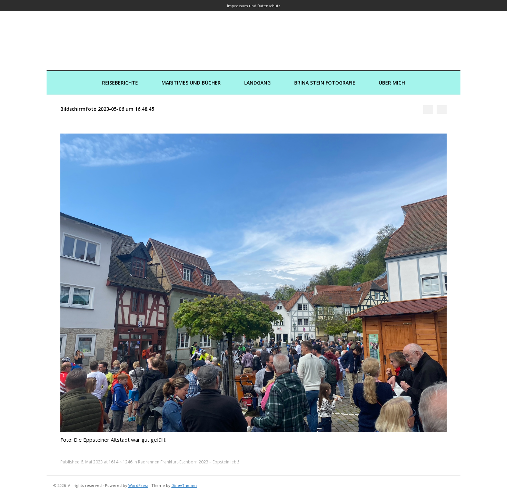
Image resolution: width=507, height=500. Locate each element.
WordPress (138, 485)
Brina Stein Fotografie (324, 82)
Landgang (257, 82)
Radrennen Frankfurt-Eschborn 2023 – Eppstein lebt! (188, 462)
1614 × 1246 (120, 462)
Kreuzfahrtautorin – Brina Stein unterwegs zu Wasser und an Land (253, 35)
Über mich (392, 82)
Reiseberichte (120, 82)
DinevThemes (184, 485)
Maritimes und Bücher (191, 82)
